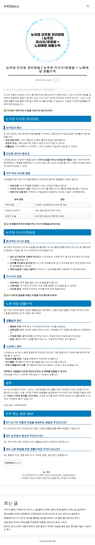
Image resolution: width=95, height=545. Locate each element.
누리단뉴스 (11, 6)
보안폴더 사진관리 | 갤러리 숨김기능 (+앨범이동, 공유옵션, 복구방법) (49, 478)
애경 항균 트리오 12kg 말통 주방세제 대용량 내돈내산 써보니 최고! (35, 522)
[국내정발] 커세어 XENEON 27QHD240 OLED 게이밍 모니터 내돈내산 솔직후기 (42, 514)
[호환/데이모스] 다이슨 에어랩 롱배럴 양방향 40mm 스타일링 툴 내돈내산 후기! (42, 518)
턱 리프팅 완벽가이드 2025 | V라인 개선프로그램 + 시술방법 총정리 (48, 475)
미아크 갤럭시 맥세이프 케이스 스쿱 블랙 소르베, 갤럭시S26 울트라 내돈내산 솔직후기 (45, 509)
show (17, 463)
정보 (48, 472)
